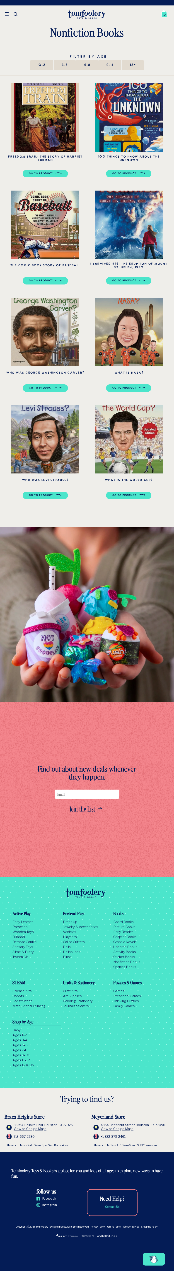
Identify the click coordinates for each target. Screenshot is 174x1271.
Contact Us (112, 1206)
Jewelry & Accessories (80, 927)
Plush (67, 957)
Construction (22, 1001)
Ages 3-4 (19, 1040)
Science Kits (22, 991)
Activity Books (124, 952)
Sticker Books (124, 957)
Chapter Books (125, 937)
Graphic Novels (125, 942)
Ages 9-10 (20, 1055)
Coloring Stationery (78, 1001)
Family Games (124, 1006)
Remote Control (24, 942)
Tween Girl (20, 957)
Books (118, 914)
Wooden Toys (23, 932)
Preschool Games (127, 996)
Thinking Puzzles (126, 1001)
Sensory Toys (22, 947)
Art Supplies (72, 996)
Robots (18, 996)
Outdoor (18, 937)
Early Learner (22, 922)
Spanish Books (124, 967)
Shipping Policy (149, 1226)
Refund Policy (113, 1226)
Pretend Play (73, 914)
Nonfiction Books (126, 962)
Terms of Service (131, 1226)
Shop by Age (22, 1022)
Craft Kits (70, 991)
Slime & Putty (23, 952)
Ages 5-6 (20, 1045)
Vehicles (69, 932)
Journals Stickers (76, 1006)
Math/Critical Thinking (29, 1006)
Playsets (70, 937)
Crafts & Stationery (79, 983)
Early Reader (123, 932)
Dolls (67, 947)
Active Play (21, 914)
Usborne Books (125, 947)
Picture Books (124, 927)
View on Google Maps (30, 1129)
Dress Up (70, 922)
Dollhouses (71, 952)
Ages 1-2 (19, 1035)
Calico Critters (74, 942)
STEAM (18, 983)
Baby (16, 1030)
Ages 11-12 (21, 1060)
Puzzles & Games (127, 983)
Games (118, 991)
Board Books (123, 922)
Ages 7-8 (19, 1050)
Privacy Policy (98, 1226)
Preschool (20, 927)
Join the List (82, 809)
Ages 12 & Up (23, 1065)
